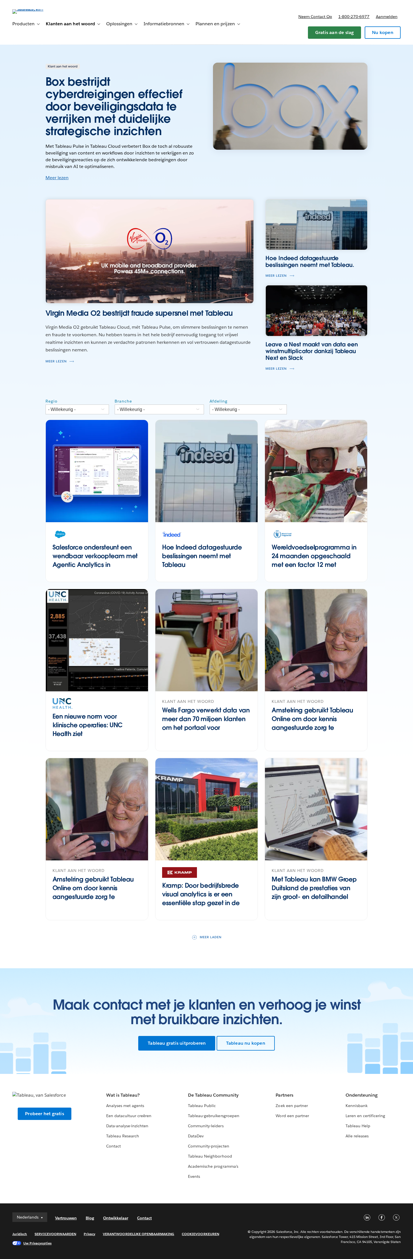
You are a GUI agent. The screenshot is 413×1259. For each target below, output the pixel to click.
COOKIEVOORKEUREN (200, 1233)
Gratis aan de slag (334, 32)
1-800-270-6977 (353, 16)
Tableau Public (202, 1105)
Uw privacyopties (37, 1243)
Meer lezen (57, 178)
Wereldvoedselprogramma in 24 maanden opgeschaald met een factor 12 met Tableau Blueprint (314, 560)
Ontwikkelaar (115, 1218)
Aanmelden (387, 16)
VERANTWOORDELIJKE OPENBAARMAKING (138, 1233)
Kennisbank (356, 1105)
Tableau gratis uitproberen (177, 1043)
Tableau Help (358, 1125)
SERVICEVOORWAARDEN (55, 1233)
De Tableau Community (213, 1095)
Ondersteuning (362, 1095)
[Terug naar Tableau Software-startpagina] (33, 9)
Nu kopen (382, 32)
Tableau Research (122, 1135)
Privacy (89, 1233)
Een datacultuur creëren (128, 1115)
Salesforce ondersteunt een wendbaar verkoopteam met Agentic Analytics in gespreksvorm (95, 560)
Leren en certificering (365, 1115)
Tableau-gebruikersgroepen (213, 1115)
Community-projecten (208, 1146)
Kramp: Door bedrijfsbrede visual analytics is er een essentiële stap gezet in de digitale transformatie (200, 898)
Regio (52, 401)
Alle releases (357, 1135)
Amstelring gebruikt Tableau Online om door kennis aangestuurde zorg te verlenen (312, 723)
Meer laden (211, 937)
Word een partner (292, 1115)
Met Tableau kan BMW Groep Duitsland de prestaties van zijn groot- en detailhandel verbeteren (314, 892)
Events (194, 1176)
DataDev (196, 1135)
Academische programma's (213, 1166)
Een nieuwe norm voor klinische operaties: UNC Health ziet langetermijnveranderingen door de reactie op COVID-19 (95, 733)
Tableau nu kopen (245, 1043)
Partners (284, 1095)
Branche (123, 401)
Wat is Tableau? (123, 1095)
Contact (113, 1146)
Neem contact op (315, 16)
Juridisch (19, 1233)
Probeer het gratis (44, 1114)
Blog (90, 1218)
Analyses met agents (125, 1105)
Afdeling (219, 401)
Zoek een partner (292, 1105)
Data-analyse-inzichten (127, 1125)
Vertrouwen (66, 1218)
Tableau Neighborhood (210, 1156)
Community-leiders (205, 1125)
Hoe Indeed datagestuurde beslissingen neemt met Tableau (202, 556)
